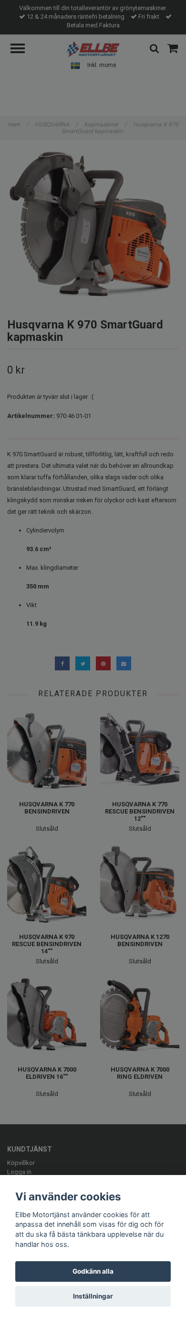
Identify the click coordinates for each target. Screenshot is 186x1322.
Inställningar (93, 1296)
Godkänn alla (93, 1271)
